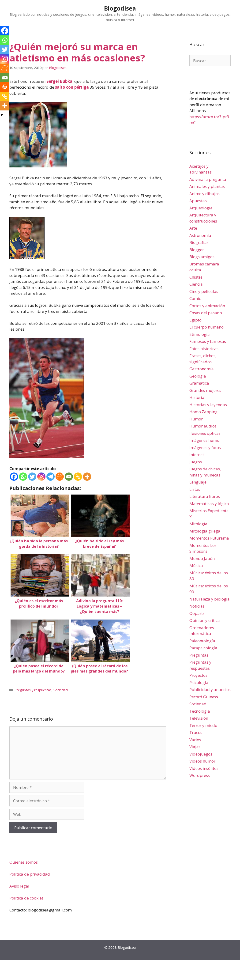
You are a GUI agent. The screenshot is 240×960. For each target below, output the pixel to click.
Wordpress (199, 775)
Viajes (194, 746)
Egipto (195, 320)
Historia (196, 397)
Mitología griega (204, 531)
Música (196, 565)
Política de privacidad (29, 874)
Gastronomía (201, 368)
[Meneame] (60, 476)
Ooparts (197, 613)
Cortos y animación (207, 305)
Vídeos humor (202, 761)
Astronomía (200, 235)
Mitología (198, 523)
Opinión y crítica (204, 620)
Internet (196, 454)
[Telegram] (50, 476)
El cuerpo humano (206, 327)
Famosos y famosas (207, 341)
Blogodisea (120, 8)
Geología (197, 376)
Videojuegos (200, 754)
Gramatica (199, 383)
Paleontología (202, 640)
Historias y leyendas (208, 404)
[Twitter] (32, 476)
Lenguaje (197, 482)
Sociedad (60, 690)
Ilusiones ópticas (205, 433)
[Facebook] (14, 476)
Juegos (195, 462)
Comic (195, 298)
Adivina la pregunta (207, 179)
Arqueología (201, 208)
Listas (194, 489)
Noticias (197, 606)
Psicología (198, 682)
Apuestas (198, 200)
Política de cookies (26, 898)
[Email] (69, 476)
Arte (193, 228)
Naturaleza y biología (209, 599)
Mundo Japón (202, 558)
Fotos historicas (203, 348)
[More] (87, 476)
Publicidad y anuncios (210, 689)
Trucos (195, 732)
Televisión (198, 718)
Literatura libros (204, 496)
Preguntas (198, 655)
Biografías (199, 242)
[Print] (4, 87)
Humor (196, 419)
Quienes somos (23, 862)
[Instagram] (41, 476)
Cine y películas (203, 291)
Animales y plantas (207, 186)
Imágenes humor (205, 440)
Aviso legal (19, 886)
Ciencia (196, 284)
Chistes (195, 277)
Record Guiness (203, 696)
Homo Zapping (203, 411)
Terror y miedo (203, 725)
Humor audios (203, 426)
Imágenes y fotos (205, 447)
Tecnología (199, 711)
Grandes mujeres (205, 390)
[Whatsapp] (23, 476)
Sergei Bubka (59, 81)
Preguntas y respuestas (33, 690)
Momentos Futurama (209, 538)
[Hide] (2, 115)
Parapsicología (203, 647)
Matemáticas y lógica (209, 503)
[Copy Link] (78, 476)
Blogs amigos (201, 256)
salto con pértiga (72, 87)
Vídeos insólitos (203, 768)
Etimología (199, 334)
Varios (195, 739)
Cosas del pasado (205, 312)
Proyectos (198, 675)
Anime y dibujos (204, 193)
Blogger (196, 249)
